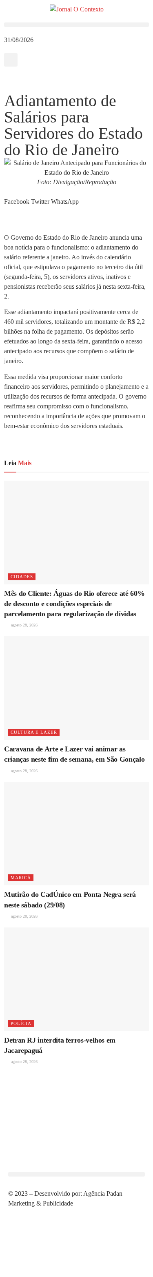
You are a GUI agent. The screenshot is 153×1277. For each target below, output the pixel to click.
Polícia (21, 1023)
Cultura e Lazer (34, 732)
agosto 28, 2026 (24, 625)
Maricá (21, 877)
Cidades (22, 576)
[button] (76, 24)
